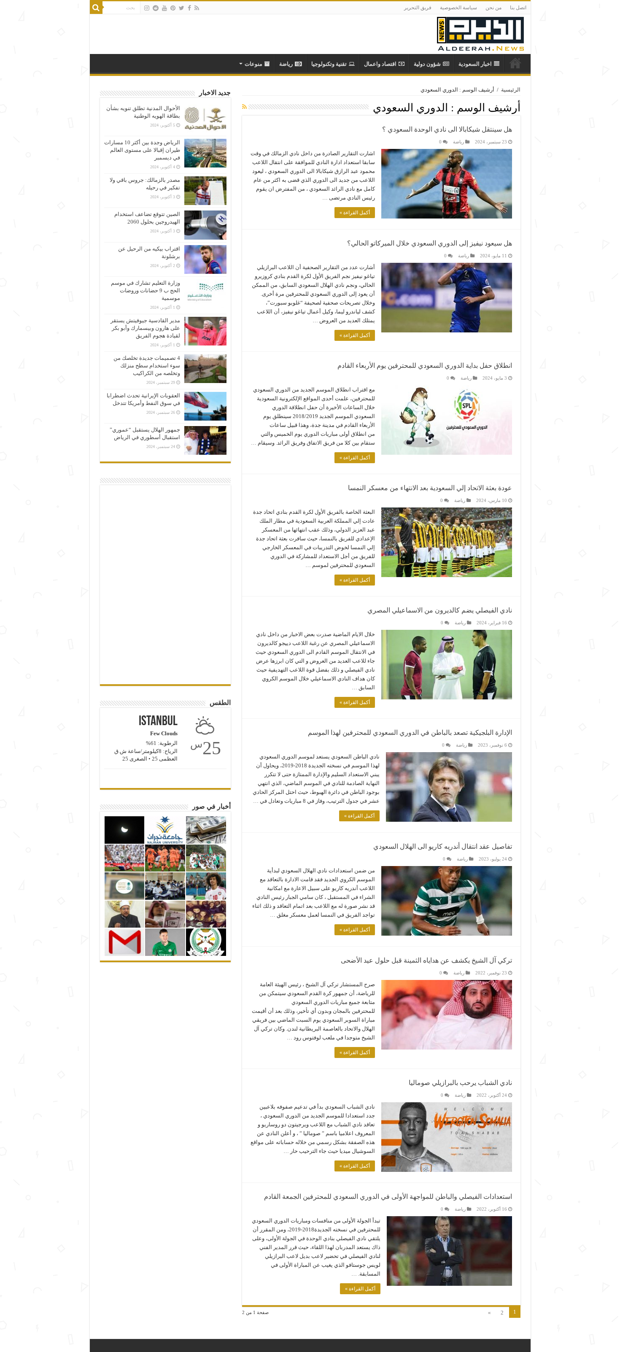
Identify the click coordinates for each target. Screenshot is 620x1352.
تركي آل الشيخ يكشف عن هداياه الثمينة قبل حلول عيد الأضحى (426, 960)
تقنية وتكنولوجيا (329, 64)
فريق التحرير (417, 8)
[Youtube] (164, 8)
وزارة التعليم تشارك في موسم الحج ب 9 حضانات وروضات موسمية (145, 290)
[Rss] (197, 8)
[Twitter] (181, 8)
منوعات (253, 64)
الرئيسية (510, 89)
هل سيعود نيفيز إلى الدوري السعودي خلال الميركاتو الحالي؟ (429, 243)
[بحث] (96, 7)
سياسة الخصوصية (458, 8)
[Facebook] (189, 8)
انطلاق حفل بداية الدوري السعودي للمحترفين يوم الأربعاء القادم (424, 365)
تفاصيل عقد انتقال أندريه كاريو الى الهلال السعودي (442, 846)
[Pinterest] (173, 8)
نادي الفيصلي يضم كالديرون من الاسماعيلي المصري (439, 610)
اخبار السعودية (475, 64)
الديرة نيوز (515, 63)
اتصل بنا (518, 8)
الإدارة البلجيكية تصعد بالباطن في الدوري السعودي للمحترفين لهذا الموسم (410, 732)
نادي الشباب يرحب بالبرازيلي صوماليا (460, 1082)
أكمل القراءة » (355, 213)
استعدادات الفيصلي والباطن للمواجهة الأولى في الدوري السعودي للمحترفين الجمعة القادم (388, 1196)
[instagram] (146, 8)
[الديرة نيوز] (480, 32)
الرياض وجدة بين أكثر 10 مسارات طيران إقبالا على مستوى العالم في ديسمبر (142, 150)
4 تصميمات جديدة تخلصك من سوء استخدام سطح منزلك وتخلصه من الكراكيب (146, 365)
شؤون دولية (427, 64)
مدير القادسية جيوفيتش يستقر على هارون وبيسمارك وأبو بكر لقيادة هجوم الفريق (145, 328)
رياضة (286, 64)
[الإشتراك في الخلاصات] (244, 107)
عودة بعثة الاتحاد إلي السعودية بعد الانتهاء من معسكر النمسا (430, 487)
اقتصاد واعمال (380, 64)
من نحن (493, 8)
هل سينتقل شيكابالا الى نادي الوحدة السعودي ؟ (447, 129)
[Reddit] (155, 8)
